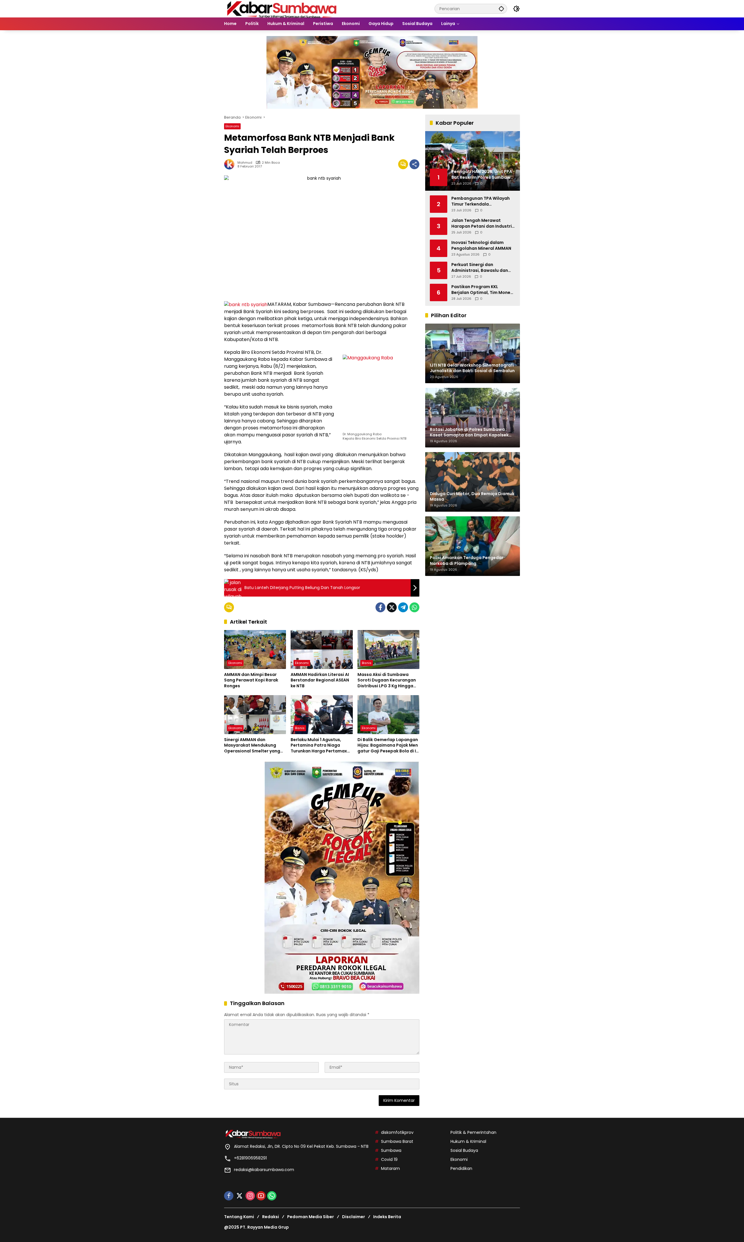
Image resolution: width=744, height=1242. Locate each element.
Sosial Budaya (464, 1150)
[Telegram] (403, 607)
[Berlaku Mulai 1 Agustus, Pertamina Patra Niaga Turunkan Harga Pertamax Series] (322, 714)
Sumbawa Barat (397, 1141)
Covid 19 (389, 1159)
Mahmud (244, 162)
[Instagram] (250, 1195)
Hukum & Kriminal (468, 1141)
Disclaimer (353, 1217)
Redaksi (270, 1217)
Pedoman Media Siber (310, 1217)
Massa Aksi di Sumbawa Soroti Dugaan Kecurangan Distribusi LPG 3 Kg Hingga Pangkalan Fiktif (386, 680)
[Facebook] (380, 607)
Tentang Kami (239, 1217)
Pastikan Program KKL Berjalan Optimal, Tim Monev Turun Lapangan (482, 289)
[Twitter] (392, 607)
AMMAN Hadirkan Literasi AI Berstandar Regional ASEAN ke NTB (320, 680)
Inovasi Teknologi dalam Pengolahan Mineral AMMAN (481, 245)
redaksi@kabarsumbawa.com (264, 1170)
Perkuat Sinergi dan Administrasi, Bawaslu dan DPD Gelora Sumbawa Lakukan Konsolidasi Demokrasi (479, 267)
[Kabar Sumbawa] (282, 8)
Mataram (390, 1168)
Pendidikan (461, 1168)
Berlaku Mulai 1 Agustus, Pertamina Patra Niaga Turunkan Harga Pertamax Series (319, 745)
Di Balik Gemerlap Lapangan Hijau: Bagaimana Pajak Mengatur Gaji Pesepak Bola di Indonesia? (388, 745)
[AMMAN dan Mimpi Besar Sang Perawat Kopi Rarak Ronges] (255, 649)
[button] (501, 8)
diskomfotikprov (397, 1132)
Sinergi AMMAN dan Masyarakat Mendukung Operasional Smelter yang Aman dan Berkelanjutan (252, 745)
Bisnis (366, 663)
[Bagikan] (414, 164)
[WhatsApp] (414, 607)
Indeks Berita (387, 1217)
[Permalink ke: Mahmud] (230, 164)
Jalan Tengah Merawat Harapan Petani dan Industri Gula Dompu (481, 223)
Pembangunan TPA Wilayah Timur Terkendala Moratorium (480, 201)
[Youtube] (261, 1195)
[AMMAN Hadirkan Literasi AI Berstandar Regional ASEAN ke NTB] (322, 649)
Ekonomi (232, 126)
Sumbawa (391, 1150)
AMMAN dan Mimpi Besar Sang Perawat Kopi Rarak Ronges (251, 680)
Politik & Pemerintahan (473, 1132)
